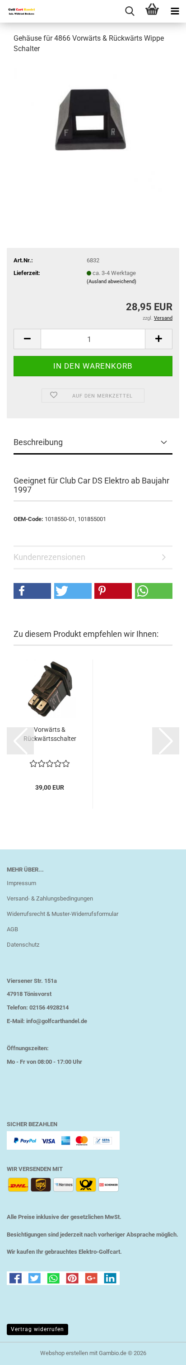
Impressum (21, 883)
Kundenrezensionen (49, 557)
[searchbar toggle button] (129, 11)
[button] (27, 339)
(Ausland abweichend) (111, 281)
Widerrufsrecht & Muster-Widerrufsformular (62, 913)
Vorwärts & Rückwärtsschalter (49, 734)
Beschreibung (38, 442)
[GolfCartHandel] (18, 11)
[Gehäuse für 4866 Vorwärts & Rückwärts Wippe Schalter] (93, 129)
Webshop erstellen (64, 1353)
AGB (12, 929)
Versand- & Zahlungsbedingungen (50, 898)
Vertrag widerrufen (37, 1329)
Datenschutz (23, 944)
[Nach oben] (161, 1351)
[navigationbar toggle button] (174, 11)
